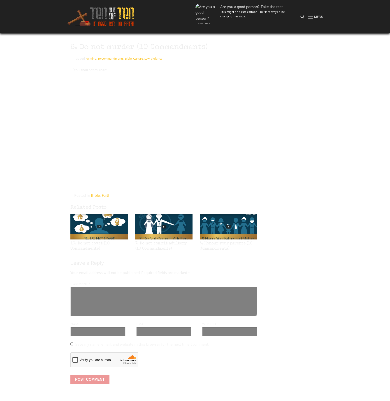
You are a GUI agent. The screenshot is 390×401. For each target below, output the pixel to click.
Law (146, 58)
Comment (80, 283)
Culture (138, 58)
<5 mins (91, 58)
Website (209, 324)
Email (141, 324)
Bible (128, 58)
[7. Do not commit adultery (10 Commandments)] (164, 226)
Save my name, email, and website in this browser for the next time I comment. (142, 344)
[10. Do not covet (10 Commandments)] (99, 226)
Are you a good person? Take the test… (252, 6)
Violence (156, 58)
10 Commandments (111, 58)
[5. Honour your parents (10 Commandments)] (228, 226)
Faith (106, 195)
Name (75, 324)
